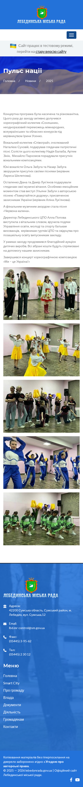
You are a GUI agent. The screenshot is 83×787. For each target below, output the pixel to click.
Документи (12, 705)
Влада (8, 697)
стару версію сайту (51, 51)
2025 (49, 81)
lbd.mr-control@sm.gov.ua (27, 628)
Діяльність (11, 712)
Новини (31, 81)
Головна (9, 81)
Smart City (11, 683)
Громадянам (13, 719)
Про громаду (13, 690)
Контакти (10, 726)
